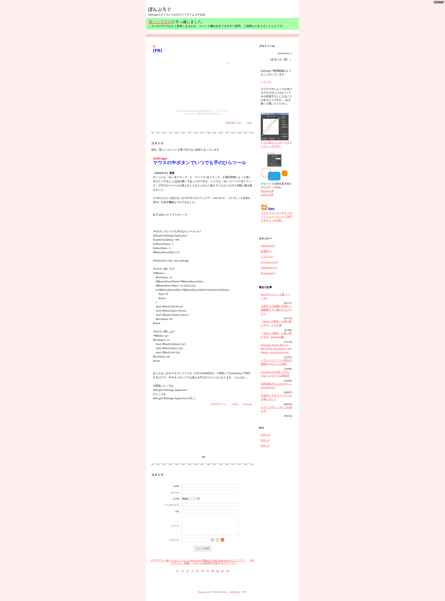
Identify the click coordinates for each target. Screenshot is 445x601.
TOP (252, 560)
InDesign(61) (268, 245)
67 (222, 571)
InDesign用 (267, 194)
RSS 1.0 (265, 440)
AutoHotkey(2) (269, 267)
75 (182, 571)
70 (207, 571)
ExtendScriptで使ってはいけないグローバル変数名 (275, 374)
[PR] (157, 50)
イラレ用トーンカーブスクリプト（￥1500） (276, 144)
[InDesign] (160, 158)
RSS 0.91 (266, 434)
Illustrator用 (267, 191)
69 (212, 571)
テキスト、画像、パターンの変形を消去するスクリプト (203, 563)
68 (217, 571)
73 (192, 571)
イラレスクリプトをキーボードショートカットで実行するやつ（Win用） (276, 217)
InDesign (247, 404)
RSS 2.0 (265, 445)
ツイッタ (266, 81)
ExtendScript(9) (269, 262)
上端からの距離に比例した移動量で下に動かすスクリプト (276, 310)
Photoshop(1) (268, 273)
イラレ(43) (267, 256)
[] (154, 46)
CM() (249, 123)
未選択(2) (266, 251)
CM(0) (235, 404)
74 (187, 571)
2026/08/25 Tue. (233, 123)
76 (177, 571)
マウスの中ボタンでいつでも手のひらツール (199, 162)
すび (200, 185)
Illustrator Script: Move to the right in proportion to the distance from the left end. (276, 349)
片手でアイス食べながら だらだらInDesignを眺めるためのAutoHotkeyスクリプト (198, 560)
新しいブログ (160, 22)
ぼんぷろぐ (160, 9)
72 (197, 571)
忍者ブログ (235, 592)
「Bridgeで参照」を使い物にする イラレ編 (276, 323)
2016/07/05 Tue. (219, 404)
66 (227, 571)
